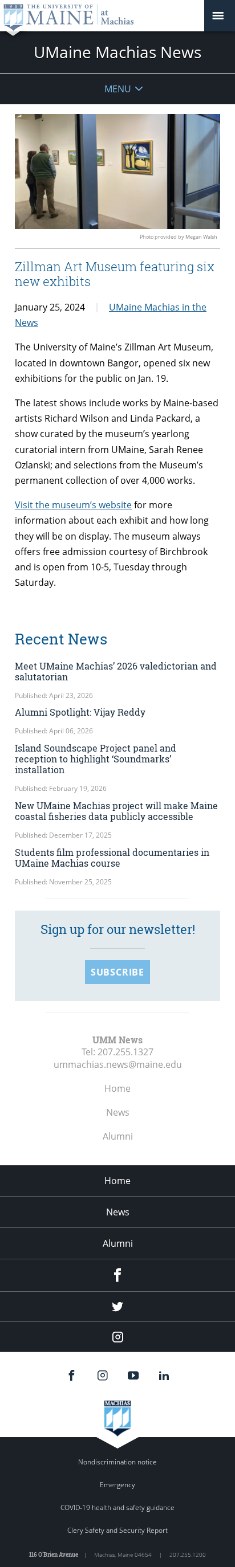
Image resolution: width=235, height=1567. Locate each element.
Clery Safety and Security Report (117, 1530)
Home (117, 1088)
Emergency (117, 1485)
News (117, 1112)
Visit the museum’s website (73, 505)
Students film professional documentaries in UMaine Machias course (112, 857)
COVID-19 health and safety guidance (117, 1507)
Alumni (118, 1136)
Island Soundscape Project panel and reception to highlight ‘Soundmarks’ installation (95, 759)
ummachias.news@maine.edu (118, 1064)
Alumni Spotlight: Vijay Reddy (80, 712)
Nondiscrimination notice (117, 1462)
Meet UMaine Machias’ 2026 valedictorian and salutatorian (116, 671)
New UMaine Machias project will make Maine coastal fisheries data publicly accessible (116, 810)
